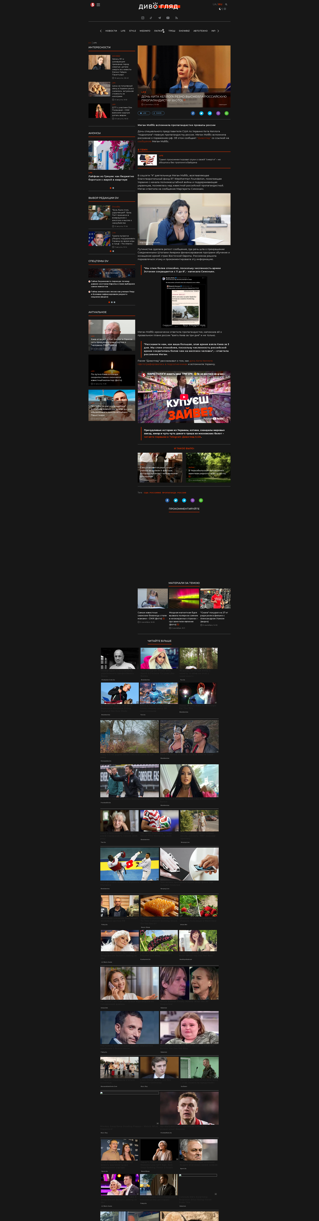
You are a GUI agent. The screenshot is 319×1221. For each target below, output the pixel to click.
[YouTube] (168, 18)
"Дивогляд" (204, 138)
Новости (111, 31)
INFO (214, 31)
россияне (155, 493)
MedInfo (145, 31)
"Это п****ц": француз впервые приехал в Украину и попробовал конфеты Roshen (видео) (110, 179)
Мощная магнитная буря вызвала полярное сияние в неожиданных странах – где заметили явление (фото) (183, 618)
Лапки (158, 31)
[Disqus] (184, 548)
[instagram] (142, 18)
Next (218, 31)
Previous (101, 31)
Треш (171, 31)
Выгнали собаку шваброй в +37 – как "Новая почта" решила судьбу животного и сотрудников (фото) (122, 241)
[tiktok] (151, 18)
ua (215, 4)
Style (132, 31)
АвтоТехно (201, 31)
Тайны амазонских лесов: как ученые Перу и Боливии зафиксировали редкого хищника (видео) (112, 297)
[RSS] (176, 18)
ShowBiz (184, 31)
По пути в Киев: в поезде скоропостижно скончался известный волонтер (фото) (106, 380)
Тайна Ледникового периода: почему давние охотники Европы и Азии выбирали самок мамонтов (113, 286)
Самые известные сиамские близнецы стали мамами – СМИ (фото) (152, 615)
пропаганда (169, 493)
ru (220, 4)
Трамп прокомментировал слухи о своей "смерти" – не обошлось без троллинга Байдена (190, 161)
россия (181, 493)
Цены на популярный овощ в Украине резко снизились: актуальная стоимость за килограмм (123, 91)
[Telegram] (159, 18)
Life (123, 31)
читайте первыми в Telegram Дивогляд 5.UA (172, 437)
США (146, 493)
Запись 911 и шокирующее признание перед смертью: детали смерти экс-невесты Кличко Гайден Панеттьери (121, 67)
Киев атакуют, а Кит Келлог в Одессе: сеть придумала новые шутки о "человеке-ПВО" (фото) (112, 345)
